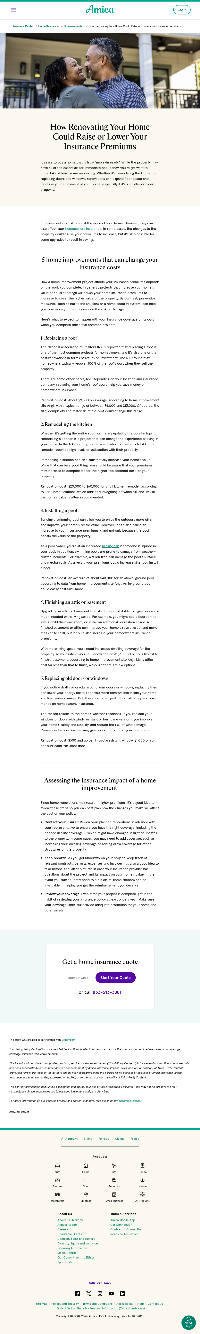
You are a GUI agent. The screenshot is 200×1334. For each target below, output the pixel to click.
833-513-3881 (107, 992)
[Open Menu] (13, 10)
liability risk (110, 546)
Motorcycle (57, 1201)
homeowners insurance (83, 228)
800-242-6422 (100, 1283)
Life (114, 1172)
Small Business (114, 1201)
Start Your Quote (116, 977)
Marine (142, 1186)
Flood (85, 1186)
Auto (57, 1172)
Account (71, 1138)
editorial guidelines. (130, 1101)
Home (85, 1172)
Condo (142, 1172)
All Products (142, 1201)
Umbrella (85, 1201)
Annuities (114, 1186)
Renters (57, 1186)
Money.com (68, 1040)
